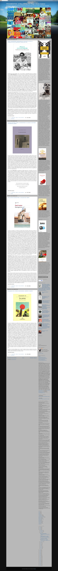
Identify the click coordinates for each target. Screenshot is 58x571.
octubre (41, 532)
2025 (40, 528)
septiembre (41, 541)
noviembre (41, 531)
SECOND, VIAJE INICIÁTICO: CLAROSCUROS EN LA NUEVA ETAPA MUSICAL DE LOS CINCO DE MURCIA (46, 301)
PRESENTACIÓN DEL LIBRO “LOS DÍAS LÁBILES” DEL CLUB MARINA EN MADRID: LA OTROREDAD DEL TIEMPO (46, 316)
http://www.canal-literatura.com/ (43, 358)
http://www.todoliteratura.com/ (43, 360)
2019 (40, 554)
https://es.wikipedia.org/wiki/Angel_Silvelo (44, 396)
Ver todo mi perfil (41, 353)
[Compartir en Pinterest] (30, 117)
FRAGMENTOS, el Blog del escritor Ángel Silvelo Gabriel (25, 4)
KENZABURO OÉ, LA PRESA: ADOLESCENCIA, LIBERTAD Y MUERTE (20, 291)
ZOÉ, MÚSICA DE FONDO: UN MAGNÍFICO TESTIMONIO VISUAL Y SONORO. (45, 297)
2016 (40, 557)
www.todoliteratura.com (42, 392)
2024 (40, 529)
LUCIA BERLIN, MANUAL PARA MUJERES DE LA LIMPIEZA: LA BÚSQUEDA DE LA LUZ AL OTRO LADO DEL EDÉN (46, 320)
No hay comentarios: (21, 117)
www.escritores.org (41, 390)
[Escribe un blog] (27, 117)
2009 (40, 565)
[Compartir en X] (28, 117)
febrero (41, 547)
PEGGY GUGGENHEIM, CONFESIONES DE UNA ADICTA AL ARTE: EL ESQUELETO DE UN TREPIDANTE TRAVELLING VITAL (20, 42)
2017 (40, 556)
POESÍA (12, 193)
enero (41, 548)
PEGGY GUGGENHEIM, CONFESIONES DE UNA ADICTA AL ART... (44, 534)
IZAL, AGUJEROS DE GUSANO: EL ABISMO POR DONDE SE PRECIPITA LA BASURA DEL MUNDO (45, 311)
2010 (40, 564)
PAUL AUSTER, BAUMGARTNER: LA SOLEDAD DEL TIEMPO (18, 197)
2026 (40, 527)
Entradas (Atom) (14, 359)
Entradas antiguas (33, 357)
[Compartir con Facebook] (29, 117)
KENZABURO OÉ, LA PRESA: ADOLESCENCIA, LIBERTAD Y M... (45, 540)
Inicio (23, 357)
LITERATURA (12, 118)
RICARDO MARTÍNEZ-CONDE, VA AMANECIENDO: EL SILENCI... (44, 536)
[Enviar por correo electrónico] (26, 117)
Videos (39, 356)
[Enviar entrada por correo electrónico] (25, 117)
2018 (40, 555)
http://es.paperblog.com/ (42, 359)
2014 (40, 559)
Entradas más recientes (12, 357)
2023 (40, 549)
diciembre (41, 530)
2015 (40, 558)
